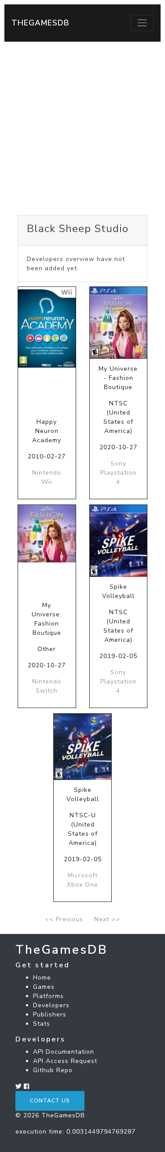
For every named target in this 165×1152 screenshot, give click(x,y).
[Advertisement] (82, 128)
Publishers (49, 1014)
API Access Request (65, 1061)
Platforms (48, 996)
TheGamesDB (40, 23)
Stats (41, 1024)
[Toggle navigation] (142, 23)
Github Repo (53, 1070)
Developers (51, 1005)
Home (42, 977)
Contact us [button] (50, 1100)
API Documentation (63, 1052)
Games (44, 987)
